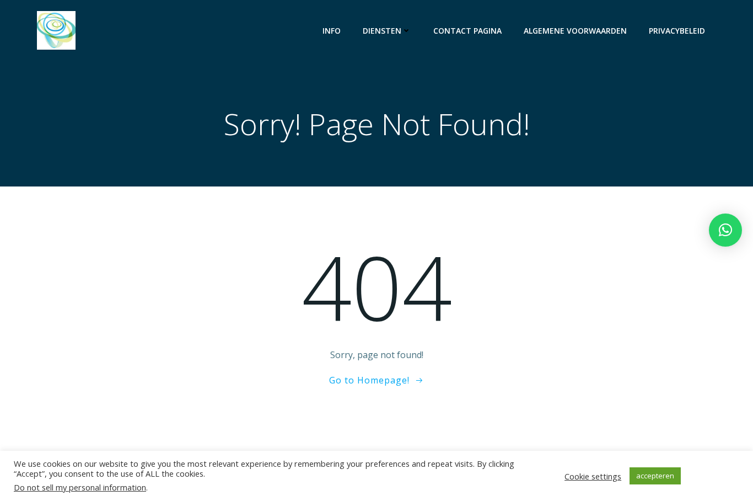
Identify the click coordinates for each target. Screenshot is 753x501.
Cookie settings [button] (592, 476)
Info (331, 30)
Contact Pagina (467, 30)
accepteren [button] (655, 476)
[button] (725, 230)
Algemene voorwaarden (575, 30)
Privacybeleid (677, 30)
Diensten (382, 30)
